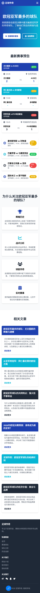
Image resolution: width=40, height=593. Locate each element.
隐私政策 (5, 568)
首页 (3, 541)
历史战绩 (5, 551)
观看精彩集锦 (13, 36)
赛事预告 (5, 545)
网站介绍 (5, 561)
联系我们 (5, 565)
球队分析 (5, 548)
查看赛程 (30, 36)
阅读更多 (7, 351)
